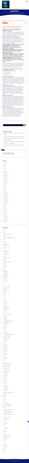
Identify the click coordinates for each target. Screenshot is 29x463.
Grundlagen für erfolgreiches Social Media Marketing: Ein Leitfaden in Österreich (14, 146)
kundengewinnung (6, 307)
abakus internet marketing (7, 234)
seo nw (5, 383)
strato (4, 407)
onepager (5, 329)
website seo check (6, 436)
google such (5, 278)
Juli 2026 (5, 163)
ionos (4, 295)
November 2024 (6, 197)
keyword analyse (6, 302)
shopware (5, 395)
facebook (5, 264)
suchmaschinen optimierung (8, 409)
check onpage (6, 251)
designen (5, 256)
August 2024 (5, 202)
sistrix (4, 397)
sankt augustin (6, 353)
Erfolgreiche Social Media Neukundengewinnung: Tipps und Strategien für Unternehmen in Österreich (14, 139)
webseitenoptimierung (7, 434)
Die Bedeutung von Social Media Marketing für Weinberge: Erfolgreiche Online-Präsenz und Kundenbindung (14, 142)
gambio (5, 268)
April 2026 (5, 168)
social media (5, 402)
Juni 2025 (5, 185)
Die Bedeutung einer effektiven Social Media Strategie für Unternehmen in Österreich (14, 134)
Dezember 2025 (6, 175)
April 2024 (5, 209)
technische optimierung (7, 417)
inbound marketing (6, 290)
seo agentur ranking (6, 366)
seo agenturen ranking (7, 370)
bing (4, 249)
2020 (4, 232)
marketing (5, 319)
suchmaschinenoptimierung (8, 412)
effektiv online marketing (7, 261)
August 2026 (5, 161)
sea (4, 356)
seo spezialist (5, 387)
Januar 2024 (5, 214)
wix (4, 443)
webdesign (5, 431)
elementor (5, 263)
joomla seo (5, 300)
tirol (4, 424)
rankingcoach (5, 349)
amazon (5, 239)
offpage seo (5, 327)
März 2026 (5, 170)
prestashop (5, 344)
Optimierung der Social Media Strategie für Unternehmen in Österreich (14, 136)
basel (4, 246)
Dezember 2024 (6, 195)
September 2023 (6, 221)
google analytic (6, 271)
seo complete (5, 375)
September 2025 (6, 180)
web (4, 429)
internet (5, 293)
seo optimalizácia (6, 385)
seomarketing (6, 390)
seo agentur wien (6, 368)
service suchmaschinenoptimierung (9, 392)
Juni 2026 (5, 165)
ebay (4, 259)
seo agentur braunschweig (7, 363)
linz (4, 312)
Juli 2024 (5, 204)
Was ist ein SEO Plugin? (7, 74)
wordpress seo (6, 446)
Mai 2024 (5, 207)
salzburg (5, 351)
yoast (4, 451)
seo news (5, 380)
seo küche (5, 378)
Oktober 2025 (5, 178)
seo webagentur (6, 388)
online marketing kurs (7, 336)
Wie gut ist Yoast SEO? (7, 73)
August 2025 (5, 182)
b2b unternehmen (6, 244)
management (5, 317)
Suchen (4, 123)
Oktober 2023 (5, 219)
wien (4, 441)
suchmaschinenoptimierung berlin (9, 414)
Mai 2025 (5, 187)
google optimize (6, 273)
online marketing (6, 332)
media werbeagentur (7, 322)
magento (5, 315)
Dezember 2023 (6, 216)
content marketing (6, 254)
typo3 (4, 426)
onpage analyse (6, 339)
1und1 (4, 229)
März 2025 (5, 190)
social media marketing (7, 405)
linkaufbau (5, 310)
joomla (5, 298)
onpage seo (5, 341)
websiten (5, 439)
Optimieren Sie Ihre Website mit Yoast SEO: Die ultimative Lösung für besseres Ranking (12, 27)
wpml (4, 448)
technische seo (6, 419)
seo (4, 361)
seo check (5, 373)
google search (6, 276)
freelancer (5, 266)
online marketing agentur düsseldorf (9, 334)
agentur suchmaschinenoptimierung (9, 237)
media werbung (6, 324)
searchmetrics (6, 358)
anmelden (5, 242)
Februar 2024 (6, 212)
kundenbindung (6, 305)
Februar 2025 (5, 192)
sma (4, 400)
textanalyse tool (6, 422)
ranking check (6, 346)
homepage (5, 288)
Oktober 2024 (5, 199)
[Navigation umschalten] (27, 1)
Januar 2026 (5, 173)
